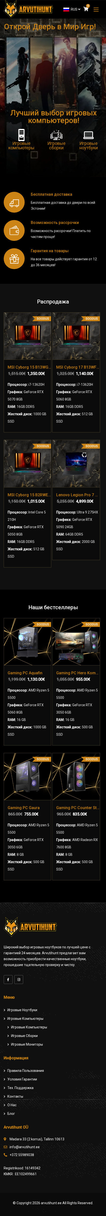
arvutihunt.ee (51, 1203)
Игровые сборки (24, 1036)
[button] (96, 9)
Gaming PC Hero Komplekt (78, 673)
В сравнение (14, 332)
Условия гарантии (22, 1079)
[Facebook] (8, 979)
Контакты (15, 1096)
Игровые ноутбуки (22, 1010)
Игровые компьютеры (25, 1019)
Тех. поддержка (20, 1088)
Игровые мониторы (27, 1044)
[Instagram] (18, 979)
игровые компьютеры (29, 1027)
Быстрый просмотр (14, 345)
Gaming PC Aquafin (25, 673)
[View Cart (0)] (85, 9)
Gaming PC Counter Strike (78, 807)
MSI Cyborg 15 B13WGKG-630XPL (29, 367)
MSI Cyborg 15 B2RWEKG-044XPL (29, 495)
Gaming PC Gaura (24, 807)
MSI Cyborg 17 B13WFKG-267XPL (78, 367)
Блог (11, 1114)
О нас (12, 1105)
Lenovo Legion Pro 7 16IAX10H (78, 495)
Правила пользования (25, 1071)
